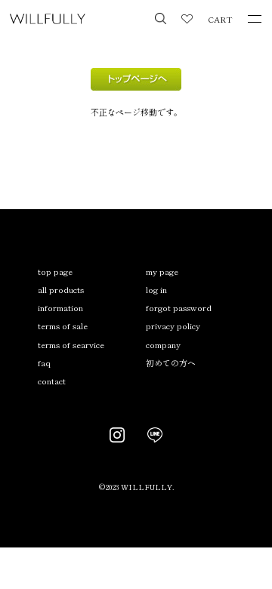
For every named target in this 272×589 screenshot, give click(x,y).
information (60, 307)
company (163, 344)
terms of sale (63, 325)
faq (44, 362)
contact (52, 381)
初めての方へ (171, 362)
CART (220, 19)
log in (156, 289)
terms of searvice (71, 344)
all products (61, 289)
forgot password (179, 307)
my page (162, 271)
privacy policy (173, 325)
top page (55, 271)
